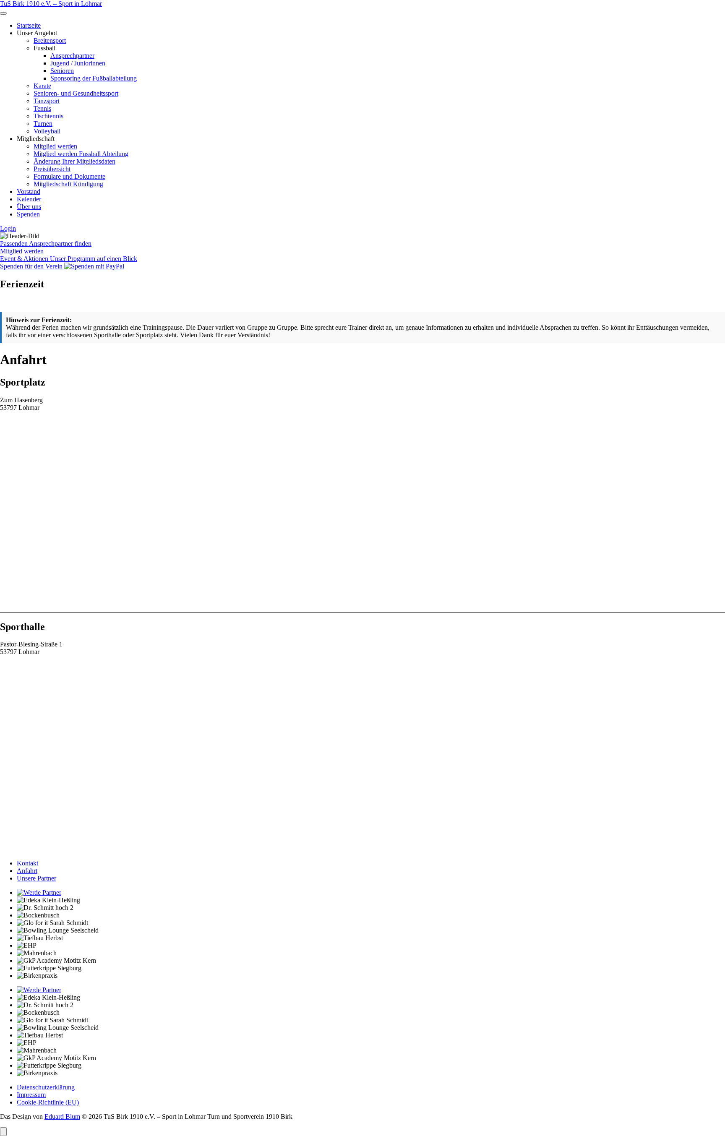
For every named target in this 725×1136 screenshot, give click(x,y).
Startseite (29, 25)
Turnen (43, 123)
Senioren (62, 70)
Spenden (28, 214)
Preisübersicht (52, 168)
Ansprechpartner (72, 55)
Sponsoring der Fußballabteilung (93, 78)
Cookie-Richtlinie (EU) (48, 1102)
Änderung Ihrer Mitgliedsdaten (74, 161)
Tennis (42, 108)
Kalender (29, 199)
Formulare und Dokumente (69, 176)
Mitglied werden (55, 146)
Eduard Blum (62, 1116)
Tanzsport (47, 100)
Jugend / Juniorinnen (77, 63)
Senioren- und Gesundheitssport (76, 93)
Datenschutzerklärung (46, 1087)
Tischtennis (48, 116)
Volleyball (47, 131)
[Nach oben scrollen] (3, 1131)
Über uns (29, 206)
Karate (42, 85)
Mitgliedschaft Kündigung (68, 184)
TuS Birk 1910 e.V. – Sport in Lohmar (51, 3)
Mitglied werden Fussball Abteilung (81, 153)
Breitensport (50, 40)
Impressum (31, 1094)
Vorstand (28, 191)
